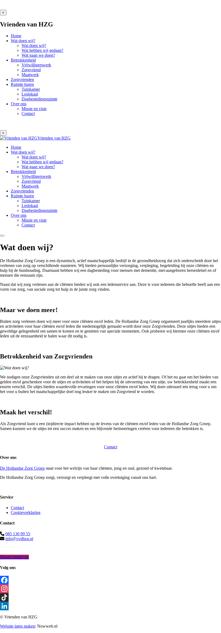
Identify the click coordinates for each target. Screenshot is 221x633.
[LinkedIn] (110, 606)
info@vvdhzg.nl (19, 538)
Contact (110, 447)
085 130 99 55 (17, 534)
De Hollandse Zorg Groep (22, 468)
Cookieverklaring (25, 512)
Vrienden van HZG (54, 138)
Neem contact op (14, 557)
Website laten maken (17, 626)
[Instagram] (110, 588)
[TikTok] (110, 597)
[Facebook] (110, 580)
